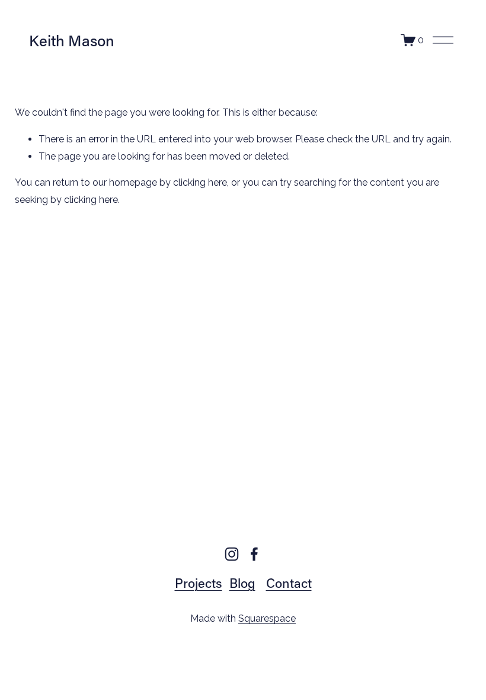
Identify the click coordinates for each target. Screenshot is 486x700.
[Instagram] (232, 554)
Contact (289, 582)
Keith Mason (71, 40)
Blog (242, 582)
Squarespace (267, 618)
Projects (198, 582)
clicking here (200, 182)
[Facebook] (254, 554)
